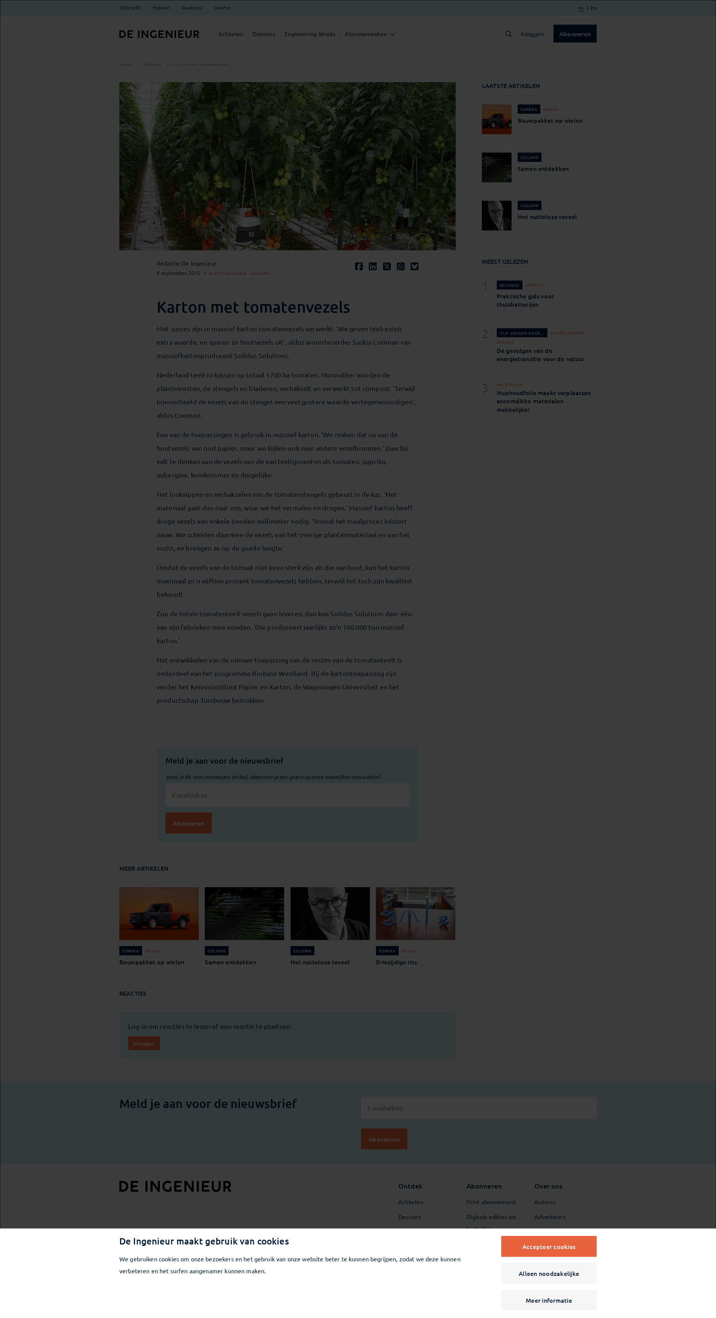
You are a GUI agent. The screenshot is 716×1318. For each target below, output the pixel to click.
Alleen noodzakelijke (549, 1273)
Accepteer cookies (548, 1246)
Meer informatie (549, 1300)
